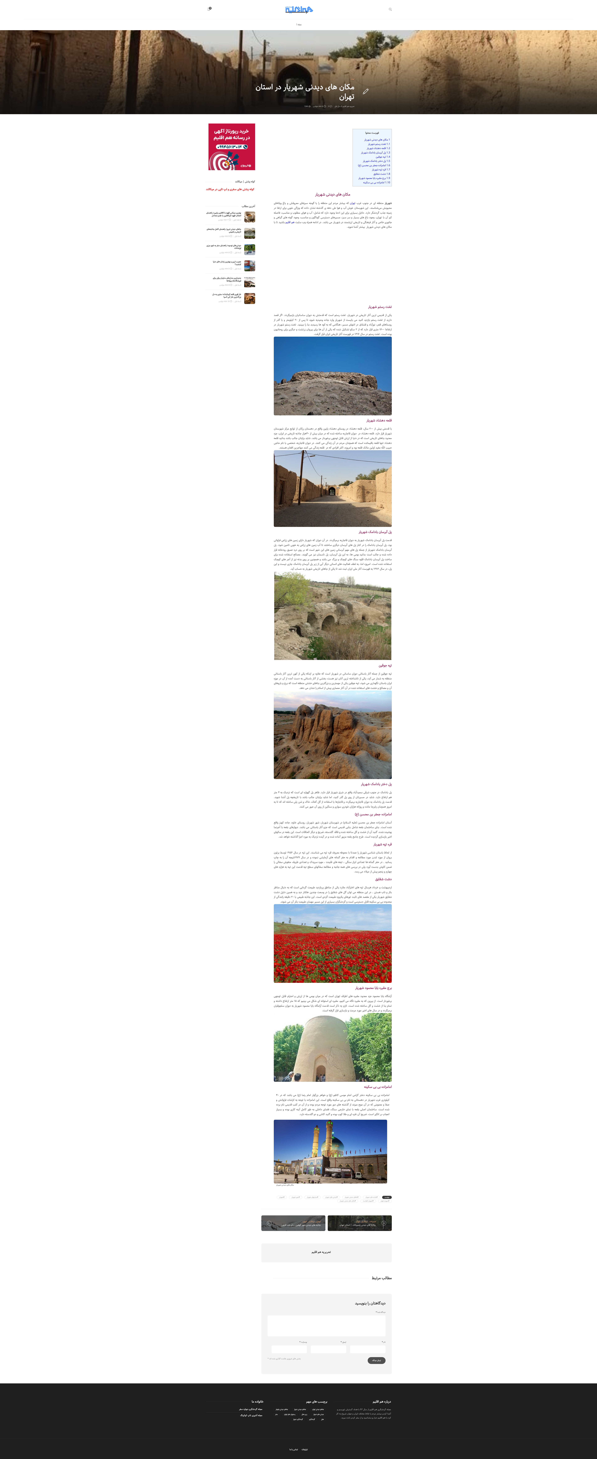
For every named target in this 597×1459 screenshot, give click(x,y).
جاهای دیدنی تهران (318, 1409)
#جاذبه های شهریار (371, 1197)
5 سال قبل (338, 106)
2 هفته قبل (237, 219)
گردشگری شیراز (298, 1419)
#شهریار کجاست (368, 1201)
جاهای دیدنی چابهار (282, 1409)
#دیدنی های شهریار (331, 1197)
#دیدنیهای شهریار (312, 1197)
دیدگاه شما (381, 1312)
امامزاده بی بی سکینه (376, 182)
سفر (276, 1414)
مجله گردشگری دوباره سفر (250, 1409)
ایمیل (343, 1342)
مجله (299, 24)
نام (384, 1342)
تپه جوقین (383, 157)
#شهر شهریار (296, 1197)
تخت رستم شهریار (379, 144)
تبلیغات (305, 1449)
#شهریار (281, 1197)
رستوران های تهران (289, 1414)
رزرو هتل (304, 1414)
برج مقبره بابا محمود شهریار (374, 178)
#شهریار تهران (385, 1201)
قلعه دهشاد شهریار (378, 148)
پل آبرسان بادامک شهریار (375, 152)
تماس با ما (293, 1449)
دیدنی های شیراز (318, 1414)
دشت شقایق (381, 174)
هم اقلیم (289, 222)
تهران (352, 79)
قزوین (305, 1221)
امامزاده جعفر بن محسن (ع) (374, 165)
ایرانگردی (311, 1221)
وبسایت (303, 1342)
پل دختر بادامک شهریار (376, 161)
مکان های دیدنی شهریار (377, 140)
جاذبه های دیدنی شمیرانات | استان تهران (358, 1225)
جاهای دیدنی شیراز (300, 1409)
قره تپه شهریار (381, 169)
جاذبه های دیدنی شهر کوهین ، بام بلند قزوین (301, 1225)
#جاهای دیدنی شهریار (351, 1197)
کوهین (318, 1221)
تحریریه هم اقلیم (348, 106)
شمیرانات (372, 1221)
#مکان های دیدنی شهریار (348, 1201)
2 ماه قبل (238, 236)
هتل (322, 1419)
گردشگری (312, 1419)
